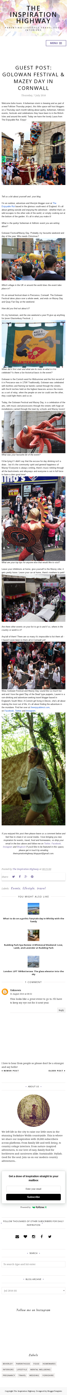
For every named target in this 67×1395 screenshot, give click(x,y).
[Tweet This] (13, 876)
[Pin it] (32, 876)
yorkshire (48, 1375)
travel (41, 888)
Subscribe (33, 1197)
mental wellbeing (40, 1369)
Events (15, 888)
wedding (34, 1375)
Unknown (15, 990)
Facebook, (56, 843)
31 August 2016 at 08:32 (21, 994)
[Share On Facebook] (19, 876)
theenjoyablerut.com (40, 707)
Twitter (18, 711)
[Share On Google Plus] (25, 876)
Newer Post (11, 1070)
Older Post (55, 1070)
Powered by (25, 1207)
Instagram (30, 711)
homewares (49, 1363)
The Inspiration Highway (33, 14)
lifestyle (29, 888)
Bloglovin (21, 847)
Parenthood (23, 1363)
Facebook (9, 711)
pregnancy (9, 1375)
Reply (61, 1010)
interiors (8, 1369)
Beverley (8, 1363)
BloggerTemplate (54, 1391)
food (36, 1363)
